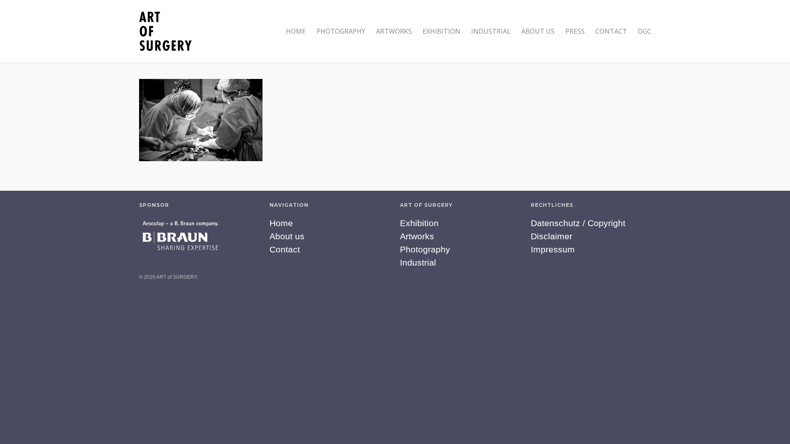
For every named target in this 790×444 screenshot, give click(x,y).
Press (575, 31)
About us (538, 31)
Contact (611, 31)
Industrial (491, 31)
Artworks (394, 31)
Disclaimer (551, 236)
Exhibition (441, 31)
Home (296, 31)
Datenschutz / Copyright (578, 223)
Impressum (553, 249)
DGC (644, 31)
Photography (340, 31)
